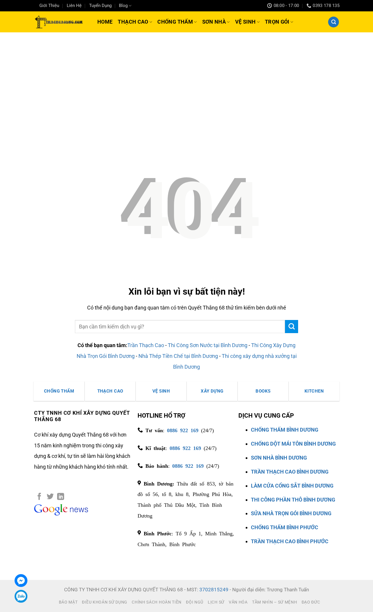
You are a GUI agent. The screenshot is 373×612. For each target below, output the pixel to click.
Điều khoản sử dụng (104, 602)
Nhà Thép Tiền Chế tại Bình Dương (178, 356)
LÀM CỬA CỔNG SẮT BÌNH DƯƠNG (292, 486)
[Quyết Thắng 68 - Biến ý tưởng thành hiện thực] (58, 22)
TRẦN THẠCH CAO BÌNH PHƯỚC (289, 541)
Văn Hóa (238, 602)
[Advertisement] (186, 76)
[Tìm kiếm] (333, 22)
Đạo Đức (311, 602)
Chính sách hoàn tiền (157, 602)
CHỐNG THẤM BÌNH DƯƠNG (284, 430)
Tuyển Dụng (100, 5)
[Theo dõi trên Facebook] (39, 497)
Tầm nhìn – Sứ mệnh (274, 602)
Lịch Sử (216, 602)
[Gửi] (291, 326)
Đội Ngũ (194, 602)
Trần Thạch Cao (145, 345)
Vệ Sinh (245, 22)
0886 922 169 (182, 429)
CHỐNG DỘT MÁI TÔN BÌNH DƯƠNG (293, 444)
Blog (123, 5)
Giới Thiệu (49, 5)
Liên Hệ (74, 5)
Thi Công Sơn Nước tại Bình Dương (207, 345)
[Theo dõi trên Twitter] (50, 497)
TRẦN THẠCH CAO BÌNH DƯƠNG (289, 472)
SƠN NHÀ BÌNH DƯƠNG (279, 458)
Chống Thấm (175, 22)
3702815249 (213, 589)
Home (104, 22)
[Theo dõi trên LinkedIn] (60, 497)
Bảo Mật (68, 602)
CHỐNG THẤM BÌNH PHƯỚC (284, 527)
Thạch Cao (133, 22)
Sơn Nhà (214, 22)
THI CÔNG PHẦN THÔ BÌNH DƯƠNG (293, 500)
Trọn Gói (277, 22)
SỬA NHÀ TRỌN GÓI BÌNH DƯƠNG (291, 513)
